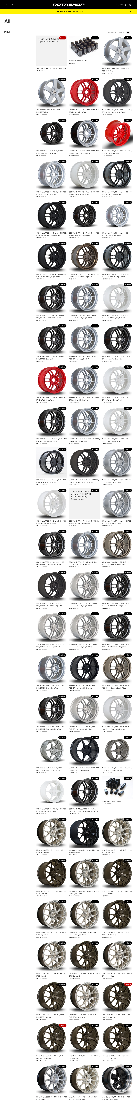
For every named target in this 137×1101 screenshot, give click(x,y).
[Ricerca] (12, 4)
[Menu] (6, 4)
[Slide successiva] (130, 11)
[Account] (125, 4)
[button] (121, 32)
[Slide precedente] (5, 11)
